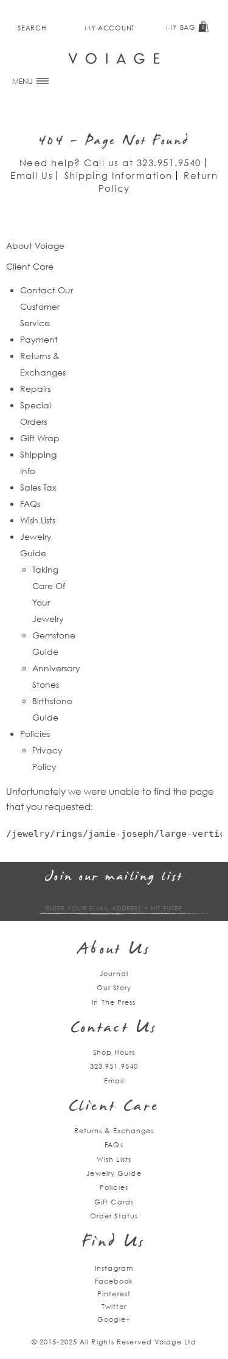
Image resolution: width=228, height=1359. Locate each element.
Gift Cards (114, 1202)
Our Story (114, 987)
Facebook (114, 1281)
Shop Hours (114, 1052)
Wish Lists (37, 520)
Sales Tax (38, 487)
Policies (35, 733)
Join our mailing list (114, 877)
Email (114, 1081)
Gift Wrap (40, 438)
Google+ (114, 1319)
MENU (23, 81)
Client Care (114, 1107)
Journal (114, 973)
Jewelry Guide (113, 1173)
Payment (39, 339)
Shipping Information (118, 175)
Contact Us (114, 1029)
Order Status (114, 1216)
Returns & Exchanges (114, 1130)
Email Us (31, 175)
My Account (110, 28)
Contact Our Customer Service (46, 306)
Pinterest (114, 1294)
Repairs (35, 388)
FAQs (30, 503)
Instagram (114, 1268)
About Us (114, 950)
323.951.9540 (169, 162)
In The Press (114, 1002)
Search (32, 28)
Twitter (114, 1306)
